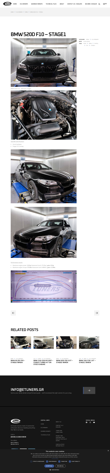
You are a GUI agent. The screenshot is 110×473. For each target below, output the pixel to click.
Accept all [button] (49, 466)
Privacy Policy (55, 458)
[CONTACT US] (89, 390)
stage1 (93, 45)
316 (34, 358)
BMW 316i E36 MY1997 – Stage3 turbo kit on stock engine (43, 362)
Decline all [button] (60, 466)
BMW (87, 39)
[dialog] (55, 461)
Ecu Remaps (44, 427)
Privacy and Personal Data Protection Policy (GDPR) (61, 438)
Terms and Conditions (59, 431)
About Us (58, 421)
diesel (96, 43)
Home (42, 424)
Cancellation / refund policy (60, 445)
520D (84, 43)
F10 (87, 45)
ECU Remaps (95, 39)
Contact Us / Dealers (59, 426)
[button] (55, 470)
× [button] (108, 450)
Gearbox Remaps (45, 431)
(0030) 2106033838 (18, 437)
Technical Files (45, 434)
